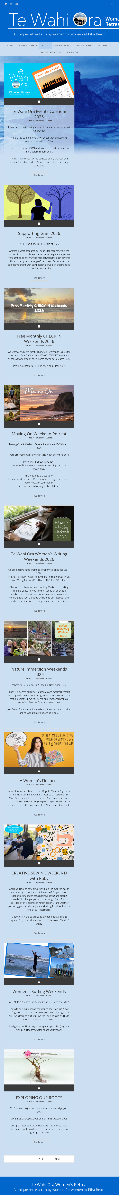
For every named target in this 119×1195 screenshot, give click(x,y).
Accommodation (27, 45)
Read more (40, 175)
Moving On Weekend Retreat (39, 402)
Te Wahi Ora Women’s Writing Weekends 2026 (39, 523)
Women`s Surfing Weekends (39, 960)
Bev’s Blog (72, 52)
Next (57, 1159)
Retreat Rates (85, 45)
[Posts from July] (39, 863)
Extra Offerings (62, 45)
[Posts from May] (39, 326)
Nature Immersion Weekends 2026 (39, 638)
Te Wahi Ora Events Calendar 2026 (39, 80)
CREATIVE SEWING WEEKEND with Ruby (39, 842)
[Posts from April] (39, 659)
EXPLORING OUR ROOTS (39, 1066)
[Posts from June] (39, 101)
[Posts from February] (39, 981)
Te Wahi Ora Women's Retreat (59, 1184)
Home (10, 45)
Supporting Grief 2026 (39, 202)
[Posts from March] (39, 771)
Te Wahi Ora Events (43, 120)
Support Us (104, 45)
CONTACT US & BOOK (50, 52)
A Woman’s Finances (39, 749)
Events (44, 45)
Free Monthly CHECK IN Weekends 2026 (39, 305)
